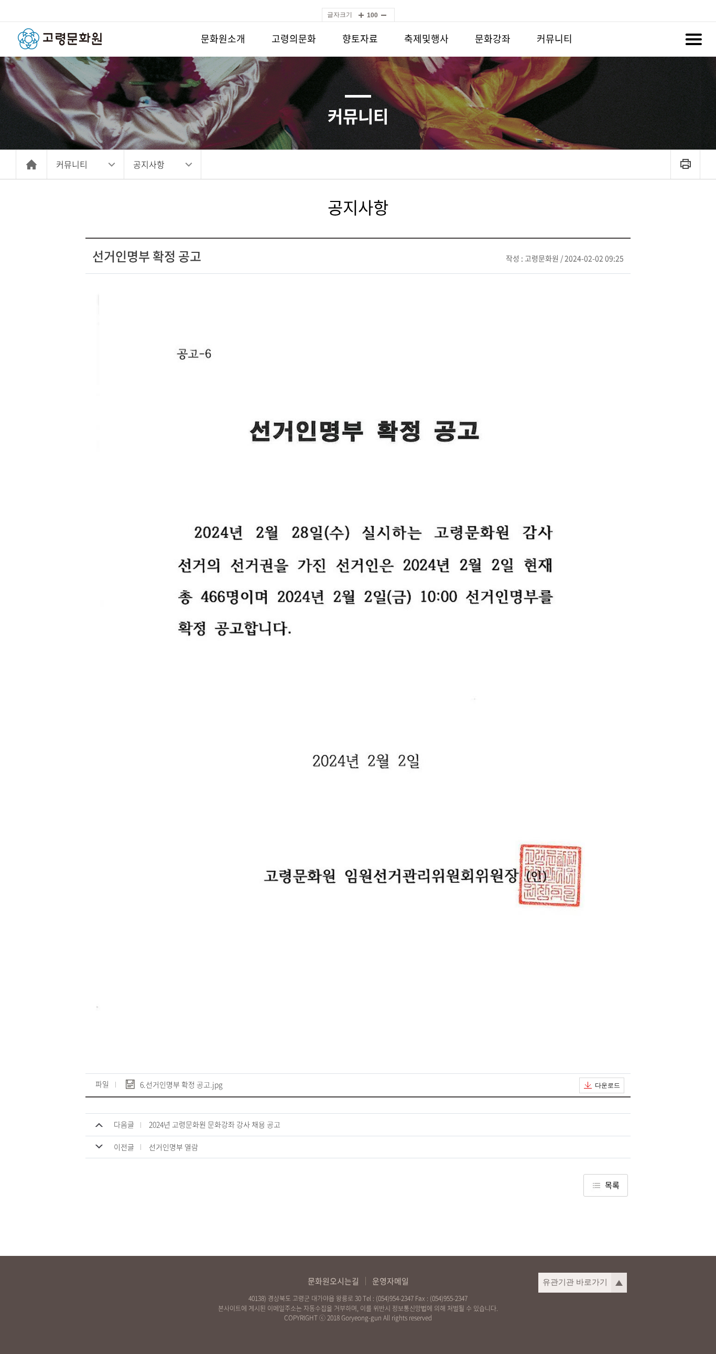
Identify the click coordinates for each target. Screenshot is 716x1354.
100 (372, 15)
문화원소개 (223, 38)
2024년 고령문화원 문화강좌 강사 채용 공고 (214, 1124)
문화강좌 (493, 38)
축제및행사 (426, 38)
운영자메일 (390, 1281)
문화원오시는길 (333, 1281)
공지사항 (149, 164)
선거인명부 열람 (173, 1147)
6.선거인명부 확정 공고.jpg (181, 1085)
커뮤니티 (554, 38)
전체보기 (693, 39)
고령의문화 (294, 38)
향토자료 (360, 38)
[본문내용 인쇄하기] (685, 164)
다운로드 (607, 1085)
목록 (612, 1185)
